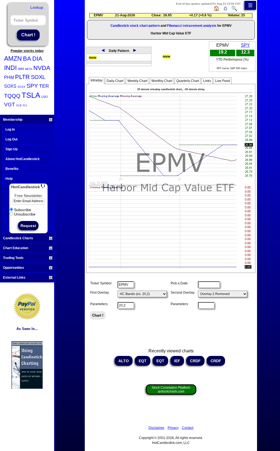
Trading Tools (13, 258)
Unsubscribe (25, 214)
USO (44, 96)
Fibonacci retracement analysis (191, 26)
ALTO (123, 361)
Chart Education (15, 248)
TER (44, 86)
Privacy (173, 428)
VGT (9, 104)
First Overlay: (100, 292)
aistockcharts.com (170, 389)
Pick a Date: (179, 283)
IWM (21, 68)
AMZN (13, 58)
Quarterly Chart (187, 81)
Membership (12, 120)
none (93, 58)
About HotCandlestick (22, 159)
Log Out (11, 139)
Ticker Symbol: (101, 283)
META (28, 68)
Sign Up (11, 149)
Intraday (97, 80)
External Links (14, 277)
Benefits (12, 169)
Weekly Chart (137, 81)
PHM (9, 77)
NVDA (41, 67)
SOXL (38, 77)
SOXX (21, 86)
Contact (187, 428)
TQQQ (12, 96)
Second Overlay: (183, 292)
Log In (10, 129)
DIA (37, 58)
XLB (19, 105)
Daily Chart (115, 81)
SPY (32, 85)
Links (207, 81)
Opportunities (13, 268)
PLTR (22, 76)
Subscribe (22, 210)
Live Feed (222, 81)
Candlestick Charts (18, 238)
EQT (143, 361)
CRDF (195, 361)
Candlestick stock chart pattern (135, 26)
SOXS (10, 86)
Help (9, 179)
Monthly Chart (161, 81)
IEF (177, 361)
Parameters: (99, 304)
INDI (10, 67)
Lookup (36, 7)
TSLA (31, 95)
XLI (25, 105)
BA (27, 58)
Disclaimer (156, 428)
